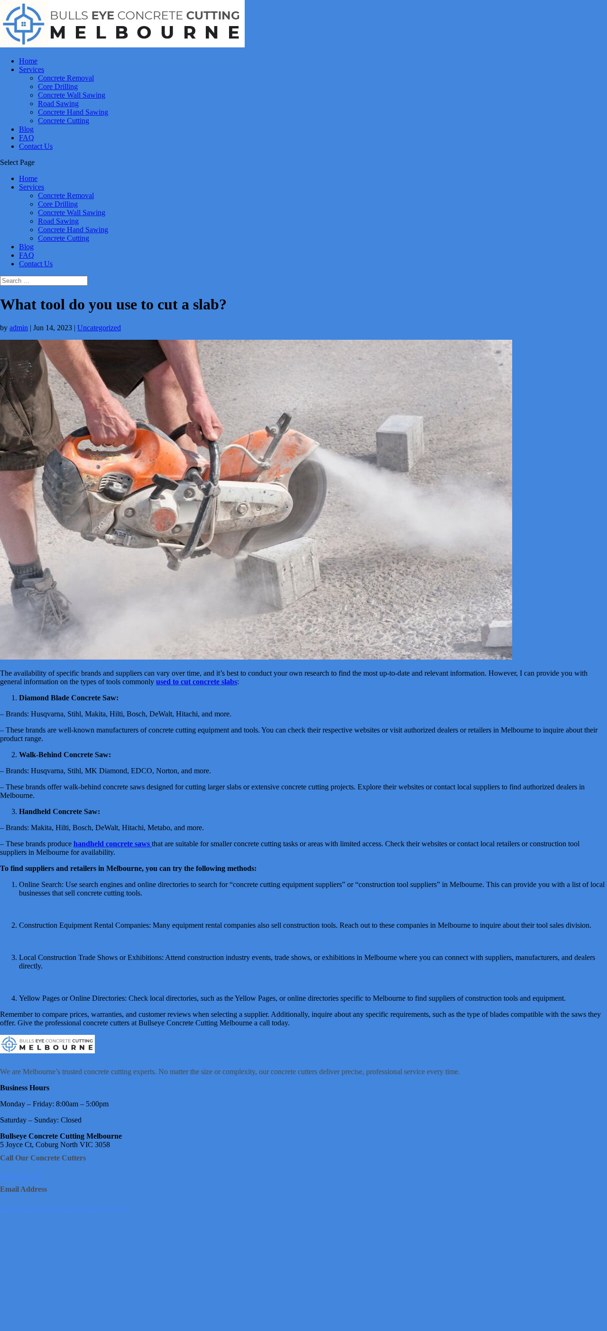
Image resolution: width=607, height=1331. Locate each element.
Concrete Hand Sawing (73, 112)
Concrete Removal (66, 78)
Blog (26, 129)
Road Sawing (58, 104)
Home (28, 61)
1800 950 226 (21, 1177)
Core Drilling (58, 86)
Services (31, 69)
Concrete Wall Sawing (71, 95)
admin (18, 328)
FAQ (26, 138)
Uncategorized (99, 328)
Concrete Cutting (63, 121)
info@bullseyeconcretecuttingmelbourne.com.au (64, 1208)
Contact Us (36, 146)
